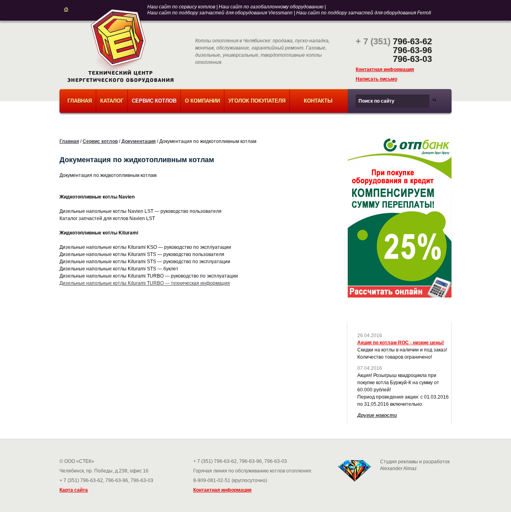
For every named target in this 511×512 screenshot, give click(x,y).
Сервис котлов (154, 101)
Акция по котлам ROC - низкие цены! (400, 342)
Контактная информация (385, 69)
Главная (79, 101)
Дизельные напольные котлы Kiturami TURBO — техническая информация (144, 283)
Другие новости (377, 415)
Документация (138, 141)
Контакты (318, 101)
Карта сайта (73, 490)
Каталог (111, 101)
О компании (202, 101)
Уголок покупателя (256, 101)
